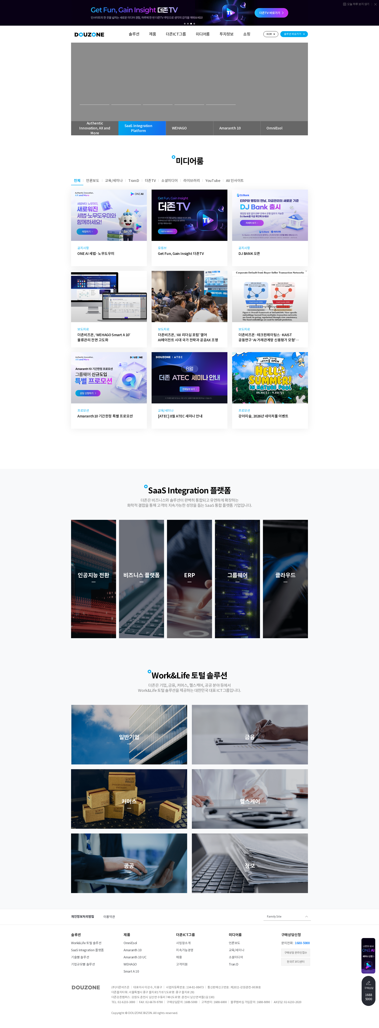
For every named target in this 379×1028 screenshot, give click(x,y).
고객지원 (182, 964)
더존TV (150, 180)
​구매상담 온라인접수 (295, 952)
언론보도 (92, 180)
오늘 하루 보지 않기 (358, 4)
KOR (269, 34)
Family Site (274, 916)
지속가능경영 (184, 950)
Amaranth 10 (133, 950)
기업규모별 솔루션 (83, 964)
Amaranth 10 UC (135, 957)
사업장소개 (183, 943)
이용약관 (109, 917)
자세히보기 (93, 94)
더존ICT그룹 (176, 34)
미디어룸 (203, 34)
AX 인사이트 (235, 180)
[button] (185, 23)
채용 (179, 957)
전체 (77, 180)
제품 (152, 34)
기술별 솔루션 (80, 957)
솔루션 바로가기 (292, 34)
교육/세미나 (114, 180)
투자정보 (226, 34)
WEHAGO (130, 964)
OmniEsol (130, 943)
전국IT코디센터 (295, 961)
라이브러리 (191, 180)
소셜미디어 (169, 180)
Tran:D (133, 180)
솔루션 (134, 34)
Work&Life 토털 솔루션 (86, 943)
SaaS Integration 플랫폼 (87, 950)
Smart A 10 (131, 971)
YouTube (212, 180)
